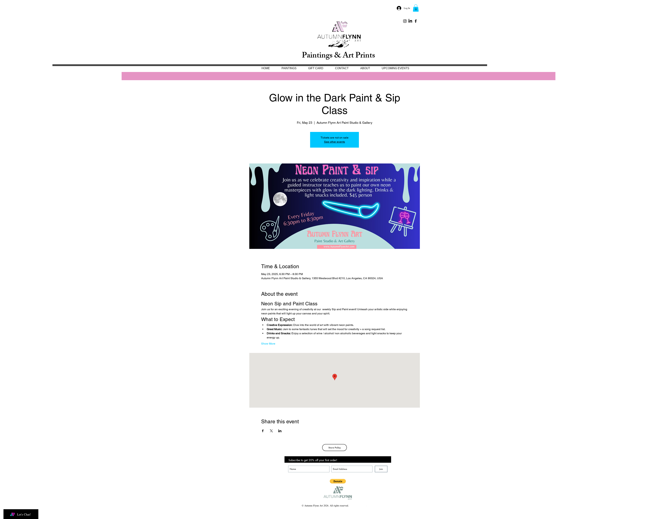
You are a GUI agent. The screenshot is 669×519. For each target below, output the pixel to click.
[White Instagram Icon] (370, 507)
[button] (416, 8)
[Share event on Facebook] (262, 430)
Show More (268, 343)
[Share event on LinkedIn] (280, 430)
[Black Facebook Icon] (415, 21)
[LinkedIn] (410, 21)
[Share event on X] (271, 430)
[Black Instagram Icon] (405, 21)
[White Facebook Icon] (364, 507)
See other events (334, 141)
